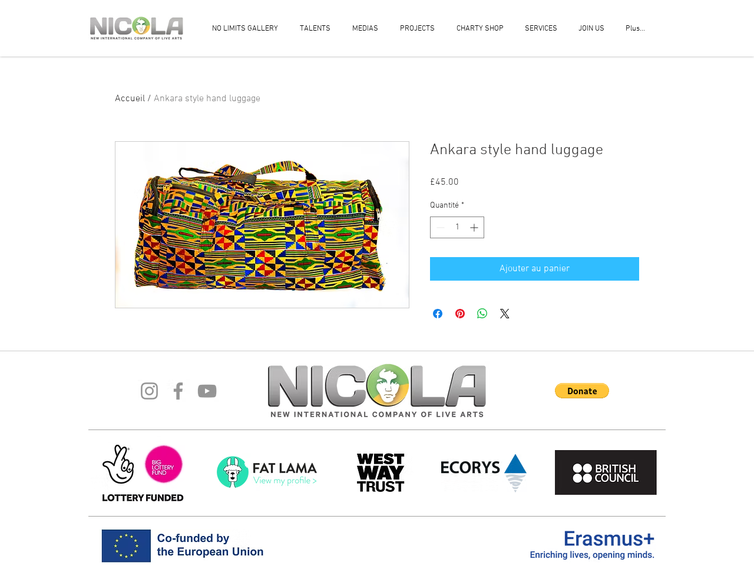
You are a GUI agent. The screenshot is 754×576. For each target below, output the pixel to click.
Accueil (130, 99)
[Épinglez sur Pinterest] (460, 314)
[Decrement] (439, 227)
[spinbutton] (457, 227)
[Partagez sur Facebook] (438, 314)
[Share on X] (505, 314)
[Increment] (475, 227)
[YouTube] (207, 390)
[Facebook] (178, 390)
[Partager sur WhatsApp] (482, 314)
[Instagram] (149, 390)
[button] (582, 390)
